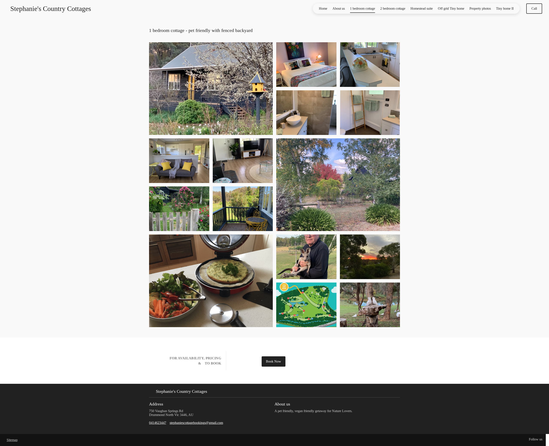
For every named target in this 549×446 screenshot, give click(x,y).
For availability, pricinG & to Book (195, 360)
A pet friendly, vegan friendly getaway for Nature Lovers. (313, 411)
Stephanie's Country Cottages (50, 8)
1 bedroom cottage (362, 8)
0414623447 (157, 423)
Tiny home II (505, 8)
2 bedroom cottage (392, 8)
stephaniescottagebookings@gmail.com (196, 423)
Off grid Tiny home (451, 8)
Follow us (535, 439)
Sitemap (12, 440)
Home (323, 8)
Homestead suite (421, 8)
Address (156, 404)
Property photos (480, 8)
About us (338, 8)
